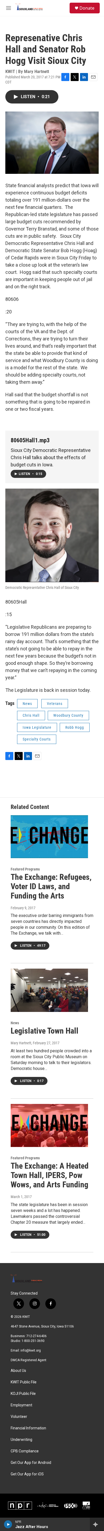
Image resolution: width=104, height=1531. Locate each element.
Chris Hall (31, 715)
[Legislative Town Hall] (49, 990)
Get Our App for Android (31, 1463)
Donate (86, 8)
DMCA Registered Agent (28, 1360)
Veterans (54, 703)
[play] (8, 1524)
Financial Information (28, 1428)
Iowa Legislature (37, 727)
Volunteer (19, 1417)
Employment (21, 1405)
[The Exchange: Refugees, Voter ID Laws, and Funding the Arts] (49, 836)
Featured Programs (25, 869)
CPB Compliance (25, 1451)
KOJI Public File (23, 1394)
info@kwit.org (31, 1350)
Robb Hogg (74, 727)
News (27, 703)
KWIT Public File (24, 1382)
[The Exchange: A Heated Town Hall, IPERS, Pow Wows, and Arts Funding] (49, 1125)
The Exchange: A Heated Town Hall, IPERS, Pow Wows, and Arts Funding (50, 1175)
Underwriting (21, 1440)
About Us (18, 1371)
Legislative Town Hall (44, 1030)
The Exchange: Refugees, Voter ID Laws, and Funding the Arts (51, 886)
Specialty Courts (37, 739)
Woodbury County (68, 715)
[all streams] (97, 1524)
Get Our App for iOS (27, 1474)
